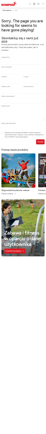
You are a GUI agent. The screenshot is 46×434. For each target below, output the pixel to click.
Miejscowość (6, 86)
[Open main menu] (43, 3)
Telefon (4, 77)
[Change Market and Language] (34, 4)
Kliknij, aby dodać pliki (8, 123)
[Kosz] (38, 4)
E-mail (26, 77)
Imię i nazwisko (6, 67)
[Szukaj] (30, 4)
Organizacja (5, 57)
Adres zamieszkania (8, 96)
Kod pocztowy (29, 86)
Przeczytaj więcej (21, 137)
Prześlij (40, 142)
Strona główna (6, 10)
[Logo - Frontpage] (9, 4)
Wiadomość (5, 106)
